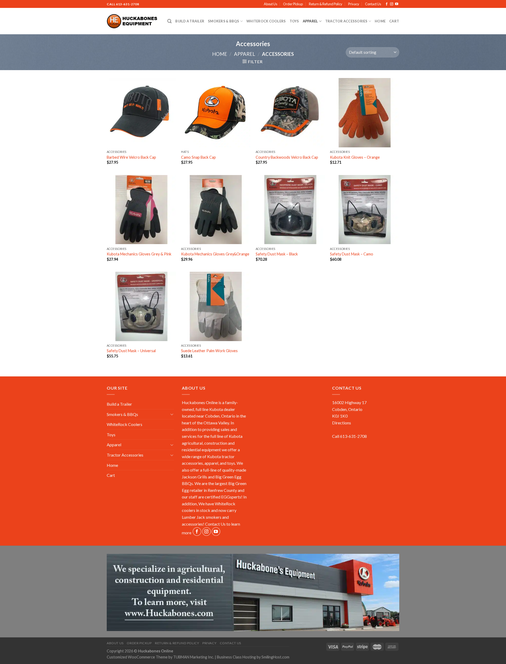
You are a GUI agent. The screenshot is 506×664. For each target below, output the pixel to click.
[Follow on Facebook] (386, 4)
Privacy (353, 4)
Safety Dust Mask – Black (277, 254)
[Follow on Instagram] (391, 4)
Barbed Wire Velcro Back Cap (131, 157)
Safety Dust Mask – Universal (131, 350)
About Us (270, 4)
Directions (341, 422)
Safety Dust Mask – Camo (351, 254)
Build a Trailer (189, 21)
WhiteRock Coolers (266, 21)
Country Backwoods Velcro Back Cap (287, 157)
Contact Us (373, 4)
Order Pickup (293, 4)
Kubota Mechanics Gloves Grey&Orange (215, 254)
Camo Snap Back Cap (198, 157)
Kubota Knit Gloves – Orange (355, 157)
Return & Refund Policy (325, 4)
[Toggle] (172, 414)
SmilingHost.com (275, 657)
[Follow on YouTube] (396, 4)
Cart (394, 21)
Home (380, 21)
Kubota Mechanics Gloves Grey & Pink (139, 254)
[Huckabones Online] (133, 21)
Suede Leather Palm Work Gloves (209, 350)
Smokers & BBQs (223, 21)
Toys (294, 21)
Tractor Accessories (346, 21)
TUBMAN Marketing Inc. (193, 657)
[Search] (169, 21)
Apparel (310, 21)
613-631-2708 (127, 4)
